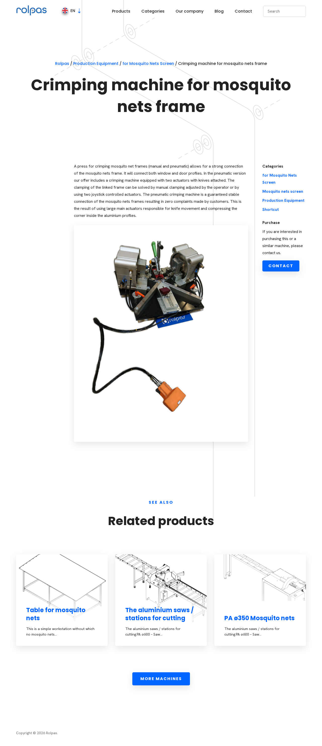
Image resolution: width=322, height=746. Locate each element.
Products (121, 11)
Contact (243, 11)
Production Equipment (283, 200)
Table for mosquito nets (56, 614)
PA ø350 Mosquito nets (259, 618)
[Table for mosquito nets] (62, 600)
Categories (153, 11)
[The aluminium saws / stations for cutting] (161, 600)
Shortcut (270, 209)
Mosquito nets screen (282, 191)
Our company (190, 11)
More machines (161, 679)
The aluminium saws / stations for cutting (159, 614)
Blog (219, 11)
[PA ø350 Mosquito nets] (260, 577)
